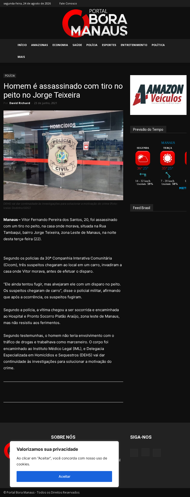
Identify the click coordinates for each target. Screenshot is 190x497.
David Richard (19, 103)
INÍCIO (22, 45)
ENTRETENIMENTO (134, 45)
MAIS (21, 57)
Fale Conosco (68, 3)
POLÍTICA (158, 45)
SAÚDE (77, 45)
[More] (131, 392)
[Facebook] (166, 3)
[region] (64, 464)
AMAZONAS (39, 45)
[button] (181, 45)
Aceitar (64, 476)
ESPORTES (109, 45)
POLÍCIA (91, 45)
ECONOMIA (60, 45)
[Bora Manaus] (95, 23)
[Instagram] (174, 3)
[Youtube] (183, 3)
